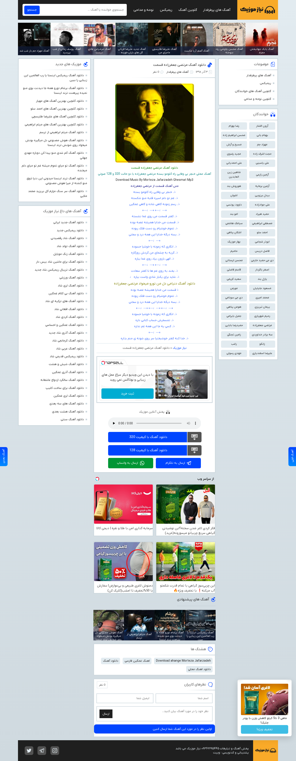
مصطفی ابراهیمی (262, 223)
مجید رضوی (234, 154)
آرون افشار (262, 126)
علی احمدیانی (234, 163)
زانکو (262, 344)
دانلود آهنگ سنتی (72, 419)
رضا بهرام (234, 126)
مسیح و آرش (234, 144)
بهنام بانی (262, 135)
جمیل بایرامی (233, 316)
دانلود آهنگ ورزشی (71, 278)
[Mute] (165, 395)
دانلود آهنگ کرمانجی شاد (68, 341)
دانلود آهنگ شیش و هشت (66, 364)
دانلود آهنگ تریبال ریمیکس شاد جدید (59, 270)
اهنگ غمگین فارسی (137, 661)
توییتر (29, 750)
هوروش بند (234, 186)
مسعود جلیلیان (262, 288)
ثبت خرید (127, 393)
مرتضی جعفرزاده (262, 325)
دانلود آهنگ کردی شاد (70, 317)
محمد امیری (262, 297)
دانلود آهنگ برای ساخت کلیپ (65, 388)
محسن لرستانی (234, 260)
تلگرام (41, 750)
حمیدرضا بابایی (234, 325)
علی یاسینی (262, 163)
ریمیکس (166, 10)
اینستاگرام (54, 750)
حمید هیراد (262, 214)
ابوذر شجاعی (262, 242)
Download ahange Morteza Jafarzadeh (183, 661)
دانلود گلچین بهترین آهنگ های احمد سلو (57, 109)
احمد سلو (262, 232)
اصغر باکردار (262, 269)
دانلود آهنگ (110, 661)
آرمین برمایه (262, 186)
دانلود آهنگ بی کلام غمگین (66, 293)
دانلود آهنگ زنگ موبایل (68, 254)
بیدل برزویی (262, 195)
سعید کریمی (234, 279)
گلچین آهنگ (188, 10)
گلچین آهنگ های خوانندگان (253, 91)
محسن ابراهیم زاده (234, 135)
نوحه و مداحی (143, 10)
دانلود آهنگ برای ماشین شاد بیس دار (60, 262)
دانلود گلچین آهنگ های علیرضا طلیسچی (58, 117)
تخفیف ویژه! (265, 729)
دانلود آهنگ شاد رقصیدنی (67, 238)
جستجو (32, 10)
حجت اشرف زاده (262, 154)
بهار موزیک (234, 242)
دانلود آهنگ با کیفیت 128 (148, 450)
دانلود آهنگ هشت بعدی (68, 412)
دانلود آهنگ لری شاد (71, 286)
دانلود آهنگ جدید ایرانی (68, 222)
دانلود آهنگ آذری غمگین (68, 372)
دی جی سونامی (234, 297)
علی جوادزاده (262, 205)
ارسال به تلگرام (175, 463)
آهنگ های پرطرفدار (217, 10)
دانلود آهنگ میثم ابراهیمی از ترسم (61, 132)
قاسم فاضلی (234, 269)
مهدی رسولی (233, 353)
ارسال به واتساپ (127, 463)
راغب (234, 344)
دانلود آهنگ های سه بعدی (66, 404)
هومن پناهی (233, 307)
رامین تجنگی (234, 334)
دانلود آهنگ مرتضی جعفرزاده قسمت (179, 65)
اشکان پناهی (234, 232)
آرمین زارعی (262, 174)
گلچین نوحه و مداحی (257, 99)
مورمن (234, 288)
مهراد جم (262, 144)
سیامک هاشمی (234, 223)
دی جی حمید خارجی (262, 260)
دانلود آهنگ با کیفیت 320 (148, 437)
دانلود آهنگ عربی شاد (70, 349)
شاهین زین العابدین (234, 174)
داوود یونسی (234, 205)
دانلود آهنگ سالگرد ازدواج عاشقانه (62, 380)
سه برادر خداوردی (262, 334)
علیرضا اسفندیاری (262, 353)
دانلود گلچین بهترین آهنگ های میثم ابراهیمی (54, 125)
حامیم (233, 251)
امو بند (234, 214)
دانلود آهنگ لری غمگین (69, 396)
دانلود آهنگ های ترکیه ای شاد (64, 301)
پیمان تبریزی (262, 307)
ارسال (105, 714)
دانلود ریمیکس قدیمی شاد (67, 356)
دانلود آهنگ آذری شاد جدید (66, 333)
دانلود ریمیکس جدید (70, 230)
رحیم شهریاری (262, 316)
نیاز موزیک (257, 10)
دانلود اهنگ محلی (199, 669)
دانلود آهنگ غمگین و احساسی (64, 325)
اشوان (233, 195)
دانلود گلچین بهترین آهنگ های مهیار (60, 101)
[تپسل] (103, 363)
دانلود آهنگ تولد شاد (70, 246)
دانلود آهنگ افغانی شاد (69, 309)
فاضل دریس (262, 251)
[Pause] (159, 395)
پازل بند (262, 279)
